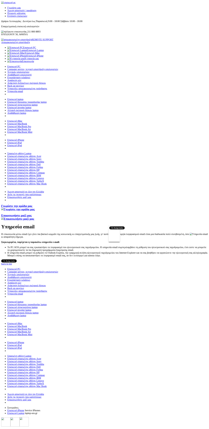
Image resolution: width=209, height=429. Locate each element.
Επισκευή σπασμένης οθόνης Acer (24, 156)
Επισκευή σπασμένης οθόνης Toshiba (25, 161)
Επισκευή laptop (15, 99)
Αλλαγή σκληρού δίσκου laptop (23, 110)
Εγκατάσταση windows (18, 77)
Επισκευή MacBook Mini (19, 132)
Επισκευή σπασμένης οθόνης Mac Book (27, 183)
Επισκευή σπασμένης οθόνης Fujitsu (25, 167)
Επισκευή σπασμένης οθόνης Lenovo (25, 178)
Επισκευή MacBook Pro (19, 126)
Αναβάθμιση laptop (16, 113)
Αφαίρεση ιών (14, 80)
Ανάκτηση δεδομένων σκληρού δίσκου (26, 83)
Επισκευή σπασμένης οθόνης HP (23, 170)
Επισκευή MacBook (17, 123)
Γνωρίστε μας (14, 7)
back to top (6, 263)
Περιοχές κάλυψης (16, 13)
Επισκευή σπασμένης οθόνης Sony (24, 159)
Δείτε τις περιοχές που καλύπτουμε (24, 194)
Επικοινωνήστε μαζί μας (19, 197)
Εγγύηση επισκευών (17, 16)
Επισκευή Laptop (15, 413)
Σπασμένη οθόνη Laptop (19, 153)
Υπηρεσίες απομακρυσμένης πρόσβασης (27, 88)
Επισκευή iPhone (15, 140)
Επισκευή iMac (14, 121)
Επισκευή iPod (14, 145)
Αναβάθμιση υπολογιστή (19, 74)
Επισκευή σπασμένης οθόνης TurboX (25, 181)
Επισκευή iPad (14, 142)
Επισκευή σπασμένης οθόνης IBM (24, 175)
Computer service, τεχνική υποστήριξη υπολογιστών (32, 69)
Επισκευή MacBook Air (19, 129)
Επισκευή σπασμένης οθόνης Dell (24, 164)
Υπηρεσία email (15, 91)
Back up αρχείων (15, 85)
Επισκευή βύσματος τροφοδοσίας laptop (27, 102)
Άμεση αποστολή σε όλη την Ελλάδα (25, 191)
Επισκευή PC (14, 66)
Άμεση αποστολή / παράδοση (21, 10)
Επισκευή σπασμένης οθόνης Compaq (26, 172)
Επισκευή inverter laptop (19, 107)
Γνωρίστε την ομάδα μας (16, 206)
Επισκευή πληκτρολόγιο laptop (22, 104)
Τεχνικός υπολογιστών (18, 72)
